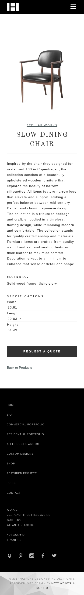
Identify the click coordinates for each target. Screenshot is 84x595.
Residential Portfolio (25, 434)
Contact (14, 492)
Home (11, 405)
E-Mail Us (14, 539)
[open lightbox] (42, 78)
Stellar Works (42, 125)
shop (11, 463)
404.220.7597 (16, 534)
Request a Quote (42, 351)
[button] (73, 7)
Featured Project (22, 473)
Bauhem (42, 588)
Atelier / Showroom (23, 444)
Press (11, 483)
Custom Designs (20, 453)
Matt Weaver (62, 583)
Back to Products (19, 367)
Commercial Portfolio (26, 424)
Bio (9, 414)
